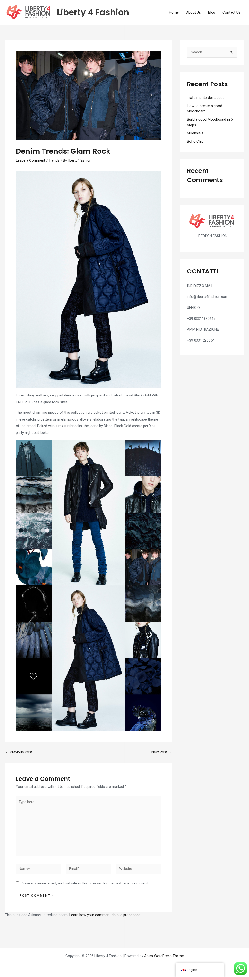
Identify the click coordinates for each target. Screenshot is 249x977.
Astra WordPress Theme (164, 956)
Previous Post (18, 752)
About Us (193, 12)
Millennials (195, 133)
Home (174, 12)
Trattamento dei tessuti (205, 97)
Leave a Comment (30, 160)
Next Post (161, 752)
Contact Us (231, 12)
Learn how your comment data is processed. (105, 915)
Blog (211, 12)
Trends (54, 160)
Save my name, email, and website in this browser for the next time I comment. (85, 883)
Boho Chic (195, 141)
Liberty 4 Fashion (93, 12)
